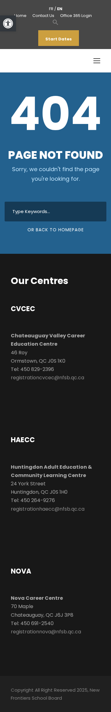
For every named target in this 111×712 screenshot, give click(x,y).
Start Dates (58, 39)
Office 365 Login (76, 16)
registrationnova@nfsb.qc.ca (46, 631)
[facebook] (29, 39)
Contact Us (43, 16)
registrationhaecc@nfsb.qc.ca (47, 508)
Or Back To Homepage (55, 230)
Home (20, 16)
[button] (55, 25)
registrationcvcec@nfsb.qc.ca (47, 377)
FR (51, 9)
